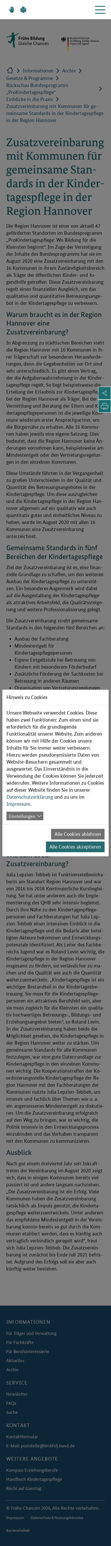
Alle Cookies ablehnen (77, 834)
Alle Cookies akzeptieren (75, 847)
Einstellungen (22, 816)
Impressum (18, 804)
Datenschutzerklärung (29, 797)
